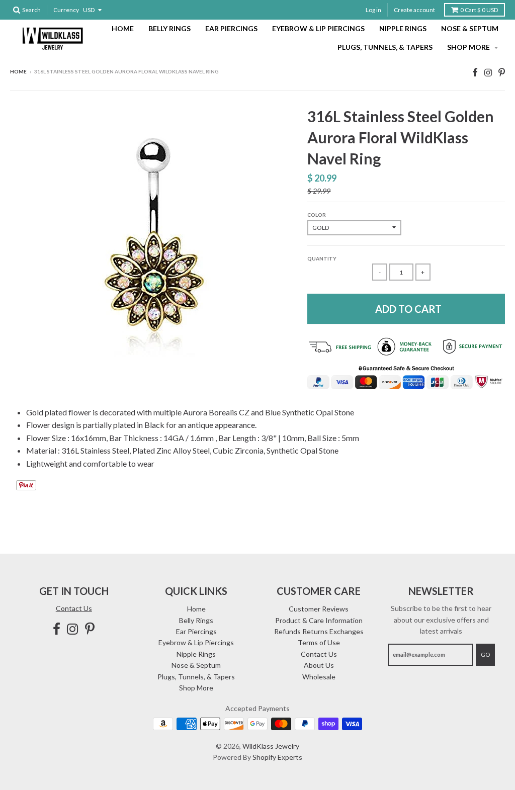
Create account (414, 10)
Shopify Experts (277, 757)
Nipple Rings (402, 28)
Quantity (321, 258)
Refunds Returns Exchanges (319, 631)
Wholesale (318, 676)
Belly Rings (169, 28)
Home (123, 28)
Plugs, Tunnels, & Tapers (385, 47)
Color (316, 215)
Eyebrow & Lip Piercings (318, 28)
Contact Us (74, 608)
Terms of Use (319, 642)
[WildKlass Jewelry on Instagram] (488, 72)
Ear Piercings (231, 28)
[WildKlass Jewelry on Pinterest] (501, 72)
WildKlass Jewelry (270, 746)
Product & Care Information (319, 620)
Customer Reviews (319, 608)
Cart (479, 10)
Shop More (469, 47)
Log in (373, 10)
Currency (66, 10)
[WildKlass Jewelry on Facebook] (475, 72)
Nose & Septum (469, 28)
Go (485, 654)
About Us (319, 665)
